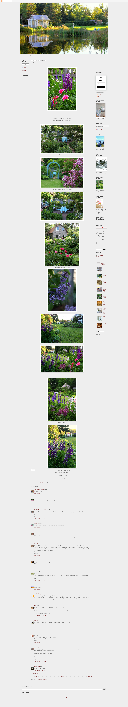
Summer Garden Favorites (104, 296)
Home (62, 676)
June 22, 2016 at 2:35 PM (39, 518)
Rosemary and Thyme (39, 647)
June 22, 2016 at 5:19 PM (39, 580)
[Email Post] (47, 482)
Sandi (35, 585)
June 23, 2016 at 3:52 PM (39, 629)
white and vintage (38, 633)
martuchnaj (37, 666)
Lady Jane (36, 523)
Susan (35, 605)
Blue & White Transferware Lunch (104, 311)
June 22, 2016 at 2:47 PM (39, 527)
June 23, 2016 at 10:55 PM (40, 661)
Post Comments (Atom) (42, 679)
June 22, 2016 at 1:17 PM (39, 493)
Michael (100, 96)
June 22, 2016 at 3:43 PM (39, 555)
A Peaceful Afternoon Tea (104, 289)
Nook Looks (104, 317)
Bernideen (36, 532)
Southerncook (37, 498)
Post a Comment (36, 673)
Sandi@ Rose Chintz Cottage (41, 509)
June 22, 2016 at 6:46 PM (39, 589)
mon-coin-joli (37, 560)
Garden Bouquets (103, 263)
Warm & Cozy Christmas (104, 325)
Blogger (66, 697)
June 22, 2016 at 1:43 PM (39, 505)
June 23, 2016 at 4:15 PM (39, 642)
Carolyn (36, 571)
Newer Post (34, 676)
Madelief (36, 620)
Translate (100, 129)
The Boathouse (104, 275)
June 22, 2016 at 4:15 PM (39, 567)
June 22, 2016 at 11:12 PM (40, 615)
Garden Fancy (37, 594)
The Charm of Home (39, 489)
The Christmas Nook (104, 269)
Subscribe (101, 87)
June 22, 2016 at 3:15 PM (39, 539)
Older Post (90, 676)
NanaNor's (36, 543)
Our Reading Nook (104, 303)
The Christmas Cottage (104, 283)
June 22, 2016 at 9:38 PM (39, 601)
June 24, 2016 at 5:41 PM (39, 670)
